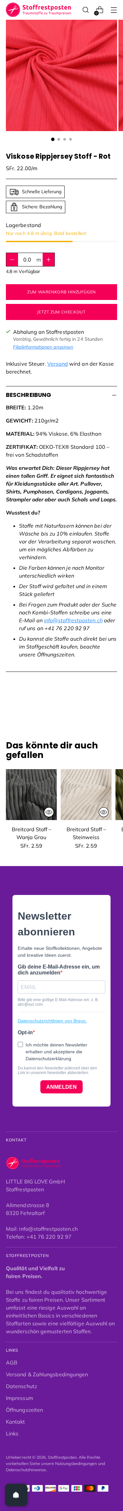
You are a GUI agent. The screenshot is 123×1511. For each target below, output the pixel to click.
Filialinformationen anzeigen (43, 347)
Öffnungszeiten (24, 1410)
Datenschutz (21, 1386)
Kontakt (15, 1421)
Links (12, 1433)
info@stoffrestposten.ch (73, 620)
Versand (57, 363)
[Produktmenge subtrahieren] (48, 259)
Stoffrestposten (62, 1457)
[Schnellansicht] (49, 812)
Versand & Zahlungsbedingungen (47, 1374)
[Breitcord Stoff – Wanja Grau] (31, 794)
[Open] (16, 1495)
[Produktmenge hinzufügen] (12, 259)
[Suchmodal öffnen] (85, 10)
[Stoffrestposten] (39, 10)
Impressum (19, 1398)
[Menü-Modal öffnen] (113, 10)
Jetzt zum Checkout (61, 311)
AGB (11, 1362)
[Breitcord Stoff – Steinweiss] (86, 794)
